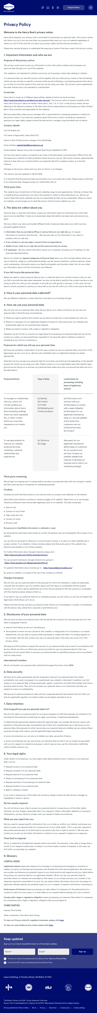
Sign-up (82, 951)
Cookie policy (65, 1008)
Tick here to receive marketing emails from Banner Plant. (37, 959)
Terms (34, 1008)
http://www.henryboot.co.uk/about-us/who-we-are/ (27, 100)
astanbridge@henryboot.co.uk (30, 145)
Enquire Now (73, 7)
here (62, 920)
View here (43, 1000)
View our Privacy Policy (57, 959)
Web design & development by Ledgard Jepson (62, 1003)
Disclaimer (53, 1008)
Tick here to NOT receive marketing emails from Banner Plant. (30, 962)
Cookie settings (79, 1008)
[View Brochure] (47, 7)
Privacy (42, 1008)
